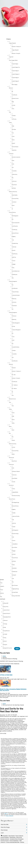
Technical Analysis (15, 146)
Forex (13, 132)
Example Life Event (6, 610)
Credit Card (14, 523)
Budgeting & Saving (15, 588)
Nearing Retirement (6, 630)
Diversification (14, 305)
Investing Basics (15, 543)
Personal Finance (12, 499)
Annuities (13, 105)
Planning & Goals (15, 592)
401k (13, 395)
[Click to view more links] (26, 824)
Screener (13, 440)
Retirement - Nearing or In (16, 46)
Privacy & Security (19, 835)
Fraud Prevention (15, 226)
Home (4, 656)
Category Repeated (12, 43)
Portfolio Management (13, 281)
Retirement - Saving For (16, 53)
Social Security (14, 94)
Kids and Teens (14, 547)
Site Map (22, 842)
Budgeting (13, 236)
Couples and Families (15, 516)
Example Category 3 (15, 70)
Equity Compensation (16, 222)
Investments (11, 153)
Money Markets (14, 478)
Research (13, 143)
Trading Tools (14, 150)
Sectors (13, 205)
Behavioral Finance (15, 233)
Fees (12, 309)
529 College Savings (15, 502)
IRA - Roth (13, 374)
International (14, 201)
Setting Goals (14, 568)
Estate (13, 536)
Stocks (13, 160)
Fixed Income (14, 181)
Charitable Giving (15, 243)
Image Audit (11, 56)
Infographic (2, 586)
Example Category (15, 63)
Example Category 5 (15, 77)
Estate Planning (14, 253)
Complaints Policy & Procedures (16, 838)
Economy (13, 447)
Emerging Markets (15, 492)
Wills (13, 277)
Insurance (13, 260)
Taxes (10, 112)
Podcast (1, 589)
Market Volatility (14, 195)
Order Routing (12, 837)
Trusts (13, 239)
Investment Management (16, 329)
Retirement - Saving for (16, 378)
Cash (13, 167)
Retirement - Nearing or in (16, 371)
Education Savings (15, 533)
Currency (13, 488)
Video (1, 596)
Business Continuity (5, 838)
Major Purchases (15, 585)
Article (1, 582)
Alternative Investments (16, 157)
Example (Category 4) (15, 74)
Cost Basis (14, 115)
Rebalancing (14, 298)
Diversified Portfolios (15, 347)
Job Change (5, 623)
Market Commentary (12, 443)
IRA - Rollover (14, 388)
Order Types (14, 129)
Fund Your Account (5, 840)
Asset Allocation (15, 288)
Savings (13, 564)
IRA (12, 91)
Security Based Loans (16, 271)
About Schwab (11, 835)
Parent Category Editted (13, 60)
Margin (13, 125)
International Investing (16, 495)
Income (13, 336)
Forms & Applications (14, 840)
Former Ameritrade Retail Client (13, 842)
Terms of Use (19, 837)
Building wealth (5, 603)
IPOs (12, 219)
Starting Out (14, 574)
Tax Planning (14, 119)
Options (13, 139)
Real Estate (14, 188)
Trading (10, 122)
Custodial (13, 526)
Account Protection (5, 837)
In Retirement (5, 620)
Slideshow (2, 593)
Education (13, 250)
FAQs (20, 840)
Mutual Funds (14, 184)
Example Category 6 (15, 81)
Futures (13, 136)
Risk (12, 284)
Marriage (4, 627)
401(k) (13, 108)
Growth (13, 340)
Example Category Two (16, 67)
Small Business (14, 274)
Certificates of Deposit (16, 471)
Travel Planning (14, 229)
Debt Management (15, 215)
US (12, 208)
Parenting (4, 637)
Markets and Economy (13, 191)
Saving (13, 267)
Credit (13, 519)
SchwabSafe (5, 835)
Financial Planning (12, 212)
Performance (14, 302)
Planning (13, 326)
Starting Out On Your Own (7, 648)
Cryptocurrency (14, 174)
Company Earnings (15, 291)
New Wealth (5, 634)
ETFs (12, 177)
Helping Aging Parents (7, 616)
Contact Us (3, 842)
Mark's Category (14, 84)
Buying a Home (5, 606)
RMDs (13, 101)
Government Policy (15, 198)
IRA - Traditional (14, 385)
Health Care (14, 257)
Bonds (13, 163)
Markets (13, 454)
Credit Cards (14, 246)
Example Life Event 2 (6, 613)
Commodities (14, 170)
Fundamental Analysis (16, 295)
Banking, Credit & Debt (16, 595)
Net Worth (13, 554)
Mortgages (13, 264)
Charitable (13, 512)
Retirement (11, 87)
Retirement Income (15, 98)
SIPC (6, 813)
